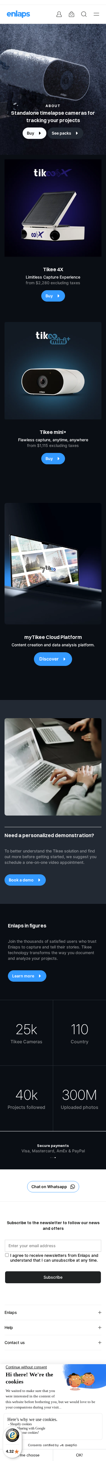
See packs (61, 133)
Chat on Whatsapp (49, 1186)
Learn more (23, 976)
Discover (49, 659)
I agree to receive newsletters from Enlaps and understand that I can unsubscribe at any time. (54, 1258)
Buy (30, 133)
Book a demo (21, 880)
